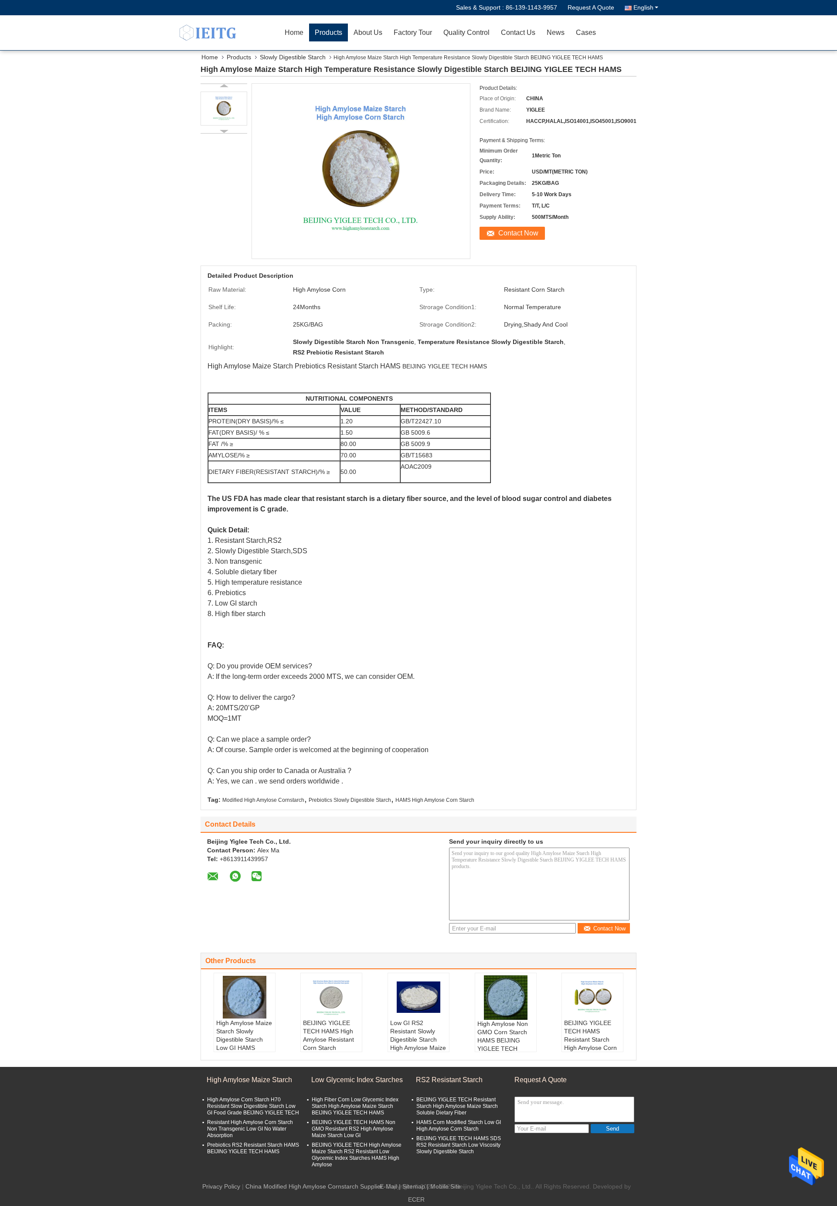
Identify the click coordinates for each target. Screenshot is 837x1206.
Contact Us (518, 32)
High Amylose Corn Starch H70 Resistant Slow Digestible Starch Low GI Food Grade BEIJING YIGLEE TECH (253, 1106)
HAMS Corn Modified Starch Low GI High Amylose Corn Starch (458, 1125)
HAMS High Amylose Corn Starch (434, 800)
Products (328, 32)
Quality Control (466, 32)
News (556, 32)
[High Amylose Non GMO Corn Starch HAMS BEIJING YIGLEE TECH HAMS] (505, 997)
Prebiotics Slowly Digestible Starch (350, 800)
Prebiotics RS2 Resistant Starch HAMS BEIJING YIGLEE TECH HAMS (253, 1148)
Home (294, 32)
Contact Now (518, 233)
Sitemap (413, 1186)
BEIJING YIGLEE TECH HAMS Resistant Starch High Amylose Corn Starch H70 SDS (590, 1039)
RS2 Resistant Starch (449, 1079)
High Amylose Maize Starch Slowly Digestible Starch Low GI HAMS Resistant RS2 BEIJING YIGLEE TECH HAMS (244, 1047)
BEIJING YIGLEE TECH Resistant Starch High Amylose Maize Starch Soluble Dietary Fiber (457, 1106)
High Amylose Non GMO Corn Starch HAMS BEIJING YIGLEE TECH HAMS (502, 1040)
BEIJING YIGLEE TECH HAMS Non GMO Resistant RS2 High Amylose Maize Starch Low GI (353, 1128)
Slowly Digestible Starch (293, 57)
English (643, 7)
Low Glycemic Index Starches (357, 1079)
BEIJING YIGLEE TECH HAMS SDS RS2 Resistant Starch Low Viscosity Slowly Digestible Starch (458, 1145)
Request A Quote (591, 7)
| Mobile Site (444, 1186)
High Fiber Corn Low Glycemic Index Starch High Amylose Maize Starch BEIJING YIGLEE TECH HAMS (355, 1106)
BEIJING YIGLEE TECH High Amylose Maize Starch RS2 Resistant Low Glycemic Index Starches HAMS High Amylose (356, 1155)
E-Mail (388, 1186)
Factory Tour (413, 32)
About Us (368, 32)
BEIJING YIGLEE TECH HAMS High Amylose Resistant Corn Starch (328, 1035)
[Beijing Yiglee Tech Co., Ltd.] (229, 32)
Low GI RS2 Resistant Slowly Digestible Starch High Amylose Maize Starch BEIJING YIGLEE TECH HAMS (418, 1047)
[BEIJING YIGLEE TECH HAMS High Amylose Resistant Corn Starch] (331, 997)
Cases (586, 32)
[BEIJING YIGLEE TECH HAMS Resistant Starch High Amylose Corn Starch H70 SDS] (592, 997)
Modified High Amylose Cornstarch (263, 800)
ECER (416, 1199)
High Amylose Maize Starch (249, 1079)
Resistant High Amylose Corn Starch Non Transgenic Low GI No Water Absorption (250, 1128)
